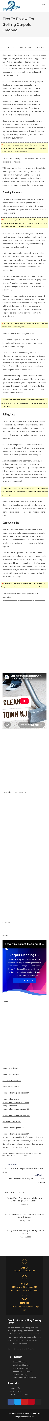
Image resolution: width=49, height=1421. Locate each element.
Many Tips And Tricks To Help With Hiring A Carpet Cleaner (24, 1215)
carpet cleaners (22, 1153)
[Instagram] (38, 1402)
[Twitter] (17, 1402)
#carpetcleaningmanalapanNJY (16, 1115)
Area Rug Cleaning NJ (12, 1122)
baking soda (10, 1153)
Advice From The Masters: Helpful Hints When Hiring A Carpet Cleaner (24, 1199)
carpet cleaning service (19, 1155)
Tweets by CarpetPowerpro (14, 792)
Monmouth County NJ (12, 1080)
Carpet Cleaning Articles (13, 1128)
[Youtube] (24, 1402)
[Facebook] (11, 1402)
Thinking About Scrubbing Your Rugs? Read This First (24, 1232)
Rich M (11, 47)
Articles (40, 47)
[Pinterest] (31, 1402)
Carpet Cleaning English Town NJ (21, 1349)
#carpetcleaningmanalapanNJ (16, 1109)
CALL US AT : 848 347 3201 (24, 1271)
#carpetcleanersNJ (11, 1099)
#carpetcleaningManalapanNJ (16, 1093)
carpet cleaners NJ (11, 1074)
